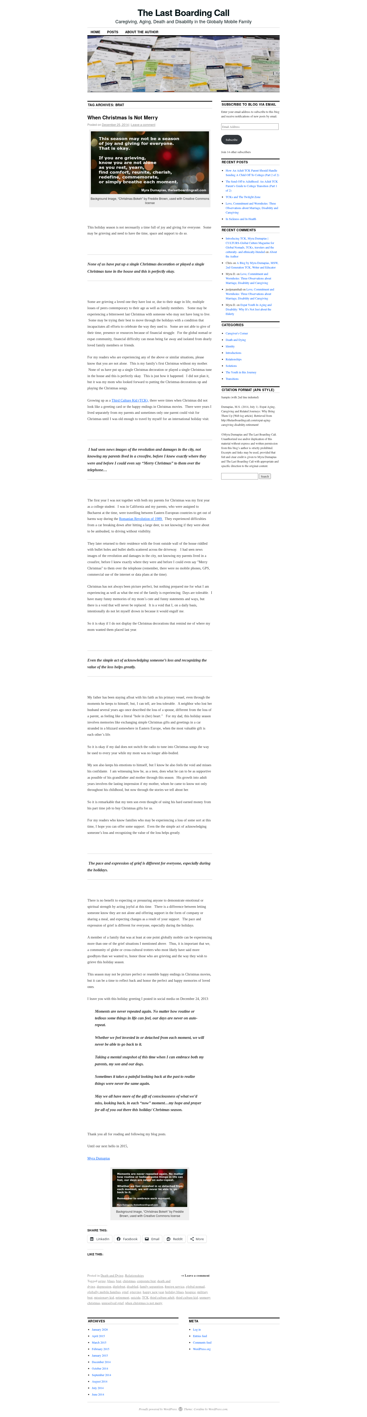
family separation (151, 1286)
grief (125, 1292)
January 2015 (100, 1355)
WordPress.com (217, 1409)
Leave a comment (143, 124)
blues (111, 1281)
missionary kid (104, 1297)
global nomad (195, 1286)
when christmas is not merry (144, 1303)
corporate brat (146, 1281)
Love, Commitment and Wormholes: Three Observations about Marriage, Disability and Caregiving (252, 207)
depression (104, 1286)
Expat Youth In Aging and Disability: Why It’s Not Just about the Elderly (249, 309)
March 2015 (99, 1342)
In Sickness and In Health (241, 219)
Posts (112, 31)
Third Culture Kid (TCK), (130, 400)
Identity (230, 346)
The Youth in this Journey (241, 372)
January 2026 (100, 1329)
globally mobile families (104, 1292)
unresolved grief (113, 1303)
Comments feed (202, 1342)
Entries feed (200, 1336)
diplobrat (119, 1286)
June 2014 (98, 1394)
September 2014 (101, 1375)
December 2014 (101, 1362)
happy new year (153, 1292)
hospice (190, 1292)
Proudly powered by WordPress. (158, 1409)
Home (95, 31)
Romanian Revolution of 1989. (141, 519)
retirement (122, 1297)
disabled (132, 1286)
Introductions (233, 353)
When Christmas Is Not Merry (122, 117)
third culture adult (162, 1297)
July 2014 (98, 1388)
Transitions (232, 379)
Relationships (134, 1275)
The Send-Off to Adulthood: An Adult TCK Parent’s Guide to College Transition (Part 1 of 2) (252, 185)
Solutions (231, 366)
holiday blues (174, 1292)
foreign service (174, 1286)
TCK (145, 1297)
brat (118, 1281)
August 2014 (99, 1381)
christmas (129, 1281)
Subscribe (231, 140)
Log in (197, 1329)
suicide (136, 1297)
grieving (135, 1292)
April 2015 (98, 1336)
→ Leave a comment (195, 1275)
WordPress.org (202, 1349)
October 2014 (100, 1368)
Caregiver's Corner (237, 333)
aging (102, 1281)
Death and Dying (112, 1275)
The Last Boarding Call (183, 12)
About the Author (141, 31)
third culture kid (187, 1297)
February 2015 (100, 1349)
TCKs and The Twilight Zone (243, 197)
